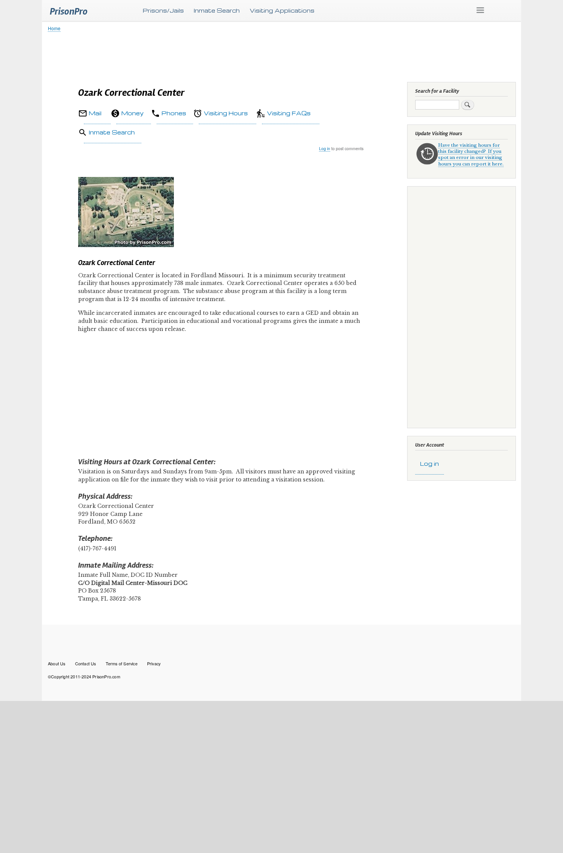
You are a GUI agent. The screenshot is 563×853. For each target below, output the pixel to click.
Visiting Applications (282, 10)
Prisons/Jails (163, 10)
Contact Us (85, 663)
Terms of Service (121, 663)
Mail (95, 113)
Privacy (153, 663)
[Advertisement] (277, 55)
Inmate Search (217, 10)
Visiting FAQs (289, 113)
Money (132, 113)
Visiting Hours (226, 113)
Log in (324, 148)
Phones (174, 113)
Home (54, 28)
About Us (56, 663)
